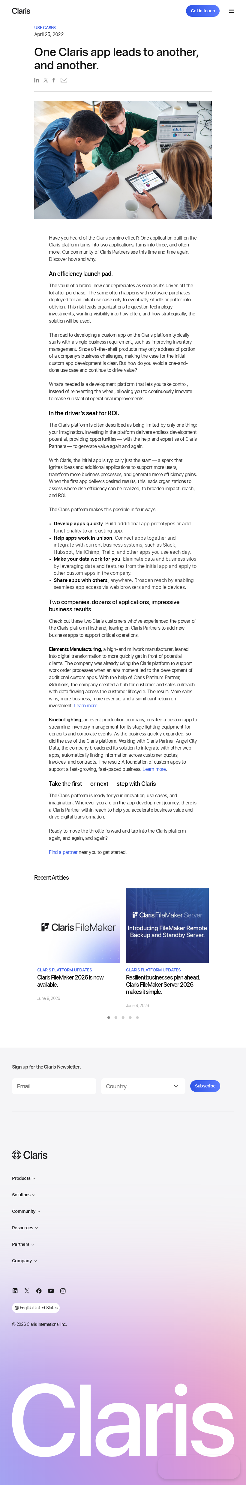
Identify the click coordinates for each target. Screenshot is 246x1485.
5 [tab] (137, 1018)
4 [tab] (130, 1018)
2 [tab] (116, 1018)
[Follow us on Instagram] (63, 1292)
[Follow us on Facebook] (39, 1292)
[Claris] (21, 11)
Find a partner (63, 852)
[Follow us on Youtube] (51, 1292)
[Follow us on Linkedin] (15, 1292)
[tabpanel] (78, 944)
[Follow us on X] (27, 1292)
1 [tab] (109, 1018)
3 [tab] (123, 1018)
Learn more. (86, 705)
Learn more (154, 769)
